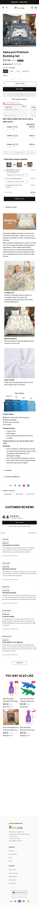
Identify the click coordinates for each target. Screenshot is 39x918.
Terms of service (13, 873)
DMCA (10, 861)
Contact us (12, 851)
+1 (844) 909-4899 (14, 838)
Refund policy (12, 883)
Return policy (12, 880)
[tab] (16, 43)
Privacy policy (12, 870)
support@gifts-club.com (15, 841)
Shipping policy (13, 876)
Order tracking (13, 854)
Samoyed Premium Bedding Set (10, 555)
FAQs (10, 858)
